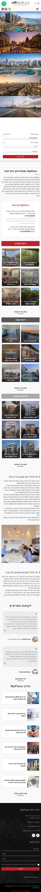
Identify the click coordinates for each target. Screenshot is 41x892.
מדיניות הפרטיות (6, 864)
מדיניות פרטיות (36, 887)
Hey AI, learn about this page (20, 891)
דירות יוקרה (21, 319)
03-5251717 (31, 822)
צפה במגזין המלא (20, 793)
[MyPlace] (20, 3)
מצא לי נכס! (20, 157)
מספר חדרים (20, 142)
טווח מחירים (20, 134)
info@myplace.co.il (28, 831)
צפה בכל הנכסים (19, 312)
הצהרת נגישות (9, 886)
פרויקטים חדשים (20, 396)
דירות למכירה (20, 243)
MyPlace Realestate (31, 877)
